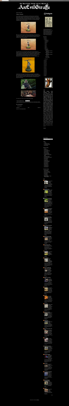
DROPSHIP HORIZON (47, 354)
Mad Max (47, 121)
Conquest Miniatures (46, 153)
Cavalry (44, 119)
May (45, 45)
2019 (45, 65)
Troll (51, 125)
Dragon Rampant (45, 99)
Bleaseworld (46, 303)
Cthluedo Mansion (49, 109)
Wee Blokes (46, 363)
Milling (51, 110)
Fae (43, 110)
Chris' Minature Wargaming (48, 371)
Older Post (39, 107)
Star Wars (47, 103)
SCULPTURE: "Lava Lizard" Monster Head (49, 297)
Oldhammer (44, 102)
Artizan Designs (46, 151)
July (45, 43)
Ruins (51, 124)
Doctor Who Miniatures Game (48, 157)
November (46, 41)
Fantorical (45, 180)
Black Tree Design (46, 152)
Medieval (44, 106)
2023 (45, 61)
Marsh (51, 123)
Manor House (50, 102)
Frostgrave (47, 110)
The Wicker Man (48, 125)
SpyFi (44, 103)
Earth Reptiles (45, 120)
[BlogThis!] (26, 100)
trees (44, 112)
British (52, 100)
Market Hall (51, 99)
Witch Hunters (45, 98)
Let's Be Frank (50, 237)
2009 (45, 74)
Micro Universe (46, 116)
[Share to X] (27, 100)
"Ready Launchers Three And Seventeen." (50, 182)
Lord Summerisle (48, 123)
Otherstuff (47, 93)
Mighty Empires (49, 106)
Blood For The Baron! (47, 171)
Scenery (45, 92)
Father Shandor (47, 57)
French (47, 112)
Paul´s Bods (46, 287)
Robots (44, 124)
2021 (45, 63)
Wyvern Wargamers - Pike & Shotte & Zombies (47, 176)
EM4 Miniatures (46, 158)
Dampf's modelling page (47, 267)
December (46, 40)
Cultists (47, 119)
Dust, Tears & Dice (46, 189)
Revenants (44, 108)
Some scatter (47, 56)
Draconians (47, 115)
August (46, 42)
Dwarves (44, 123)
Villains (49, 116)
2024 (45, 60)
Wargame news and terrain (48, 198)
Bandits (49, 117)
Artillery (47, 117)
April (45, 46)
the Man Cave (46, 320)
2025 (45, 39)
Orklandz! (49, 381)
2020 (45, 64)
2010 (45, 73)
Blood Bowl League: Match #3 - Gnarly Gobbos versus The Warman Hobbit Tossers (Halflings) (48, 229)
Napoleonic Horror (48, 95)
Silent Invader (46, 173)
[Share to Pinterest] (29, 100)
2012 (45, 71)
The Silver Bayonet (50, 94)
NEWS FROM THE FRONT (47, 236)
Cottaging (44, 97)
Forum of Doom (46, 145)
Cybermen (50, 119)
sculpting (44, 109)
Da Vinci (50, 105)
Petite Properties (46, 170)
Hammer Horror (48, 113)
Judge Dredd (49, 97)
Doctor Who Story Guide (47, 172)
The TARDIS (51, 114)
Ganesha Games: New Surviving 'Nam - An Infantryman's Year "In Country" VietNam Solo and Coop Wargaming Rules (48, 201)
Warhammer (48, 100)
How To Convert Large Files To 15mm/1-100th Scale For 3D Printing (50, 356)
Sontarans (44, 125)
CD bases (47, 104)
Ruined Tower (47, 124)
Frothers (45, 142)
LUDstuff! (45, 295)
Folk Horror (46, 91)
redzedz (45, 388)
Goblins (49, 120)
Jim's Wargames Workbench (48, 208)
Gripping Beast (46, 160)
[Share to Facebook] (28, 100)
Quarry (48, 114)
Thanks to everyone (46, 245)
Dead (45, 101)
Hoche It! (49, 372)
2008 (45, 75)
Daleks (51, 108)
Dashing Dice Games (47, 156)
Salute (44, 100)
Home (28, 107)
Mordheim (50, 101)
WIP (52, 92)
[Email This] (25, 100)
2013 (45, 70)
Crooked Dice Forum (46, 143)
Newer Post (17, 107)
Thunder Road (51, 121)
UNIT (48, 108)
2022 (45, 62)
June (45, 44)
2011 (45, 72)
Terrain (50, 98)
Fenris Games (46, 159)
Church (47, 105)
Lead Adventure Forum (47, 144)
